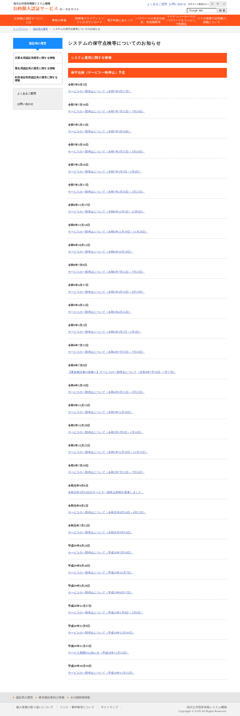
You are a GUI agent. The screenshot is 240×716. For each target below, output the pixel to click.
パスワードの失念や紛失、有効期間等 (150, 20)
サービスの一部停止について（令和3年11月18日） (100, 412)
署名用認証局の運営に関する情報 (35, 68)
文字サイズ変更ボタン (198, 4)
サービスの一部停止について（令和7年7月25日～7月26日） (106, 111)
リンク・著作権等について (77, 707)
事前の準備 (59, 20)
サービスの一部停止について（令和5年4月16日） (100, 312)
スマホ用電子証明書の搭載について (211, 20)
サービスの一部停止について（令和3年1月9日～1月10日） (105, 432)
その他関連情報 (80, 697)
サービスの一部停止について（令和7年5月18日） (100, 131)
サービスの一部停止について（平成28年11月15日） (101, 672)
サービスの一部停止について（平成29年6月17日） (100, 592)
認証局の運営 (40, 29)
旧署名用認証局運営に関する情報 (35, 57)
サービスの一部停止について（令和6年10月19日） (100, 251)
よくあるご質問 (157, 4)
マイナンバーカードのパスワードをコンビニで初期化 (181, 20)
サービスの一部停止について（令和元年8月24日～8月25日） (107, 512)
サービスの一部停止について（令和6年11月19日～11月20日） (108, 231)
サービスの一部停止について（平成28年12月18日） (101, 632)
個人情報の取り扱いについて (34, 707)
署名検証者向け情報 (51, 697)
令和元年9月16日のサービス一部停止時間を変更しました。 (106, 492)
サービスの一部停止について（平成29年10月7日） (100, 572)
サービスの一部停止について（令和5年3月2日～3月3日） (105, 331)
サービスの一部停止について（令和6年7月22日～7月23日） (106, 271)
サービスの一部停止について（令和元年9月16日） (100, 532)
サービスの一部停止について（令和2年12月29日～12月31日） (108, 452)
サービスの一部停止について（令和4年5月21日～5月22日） (106, 392)
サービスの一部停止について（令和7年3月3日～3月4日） (105, 171)
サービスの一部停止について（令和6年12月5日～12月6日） (106, 211)
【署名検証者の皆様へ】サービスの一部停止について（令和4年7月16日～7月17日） (122, 372)
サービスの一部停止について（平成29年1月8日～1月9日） (105, 612)
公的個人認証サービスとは (28, 20)
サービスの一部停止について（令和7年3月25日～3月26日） (106, 151)
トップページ (20, 29)
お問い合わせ (177, 4)
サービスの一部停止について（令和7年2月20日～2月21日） (106, 191)
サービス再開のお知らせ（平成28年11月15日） (98, 652)
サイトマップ (109, 707)
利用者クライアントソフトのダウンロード (89, 20)
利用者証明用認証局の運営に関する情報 (36, 79)
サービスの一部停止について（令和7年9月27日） (100, 91)
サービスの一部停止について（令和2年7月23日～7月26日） (106, 472)
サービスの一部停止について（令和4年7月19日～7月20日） (106, 351)
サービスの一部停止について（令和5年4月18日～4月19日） (106, 291)
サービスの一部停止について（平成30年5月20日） (100, 552)
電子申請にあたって (120, 20)
